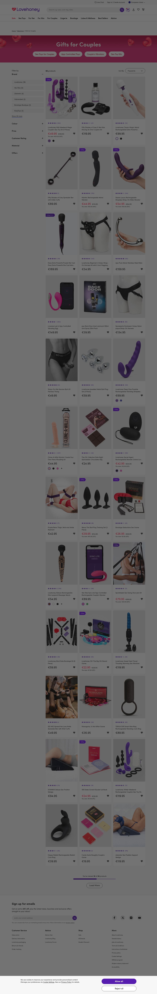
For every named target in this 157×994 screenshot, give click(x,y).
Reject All (119, 988)
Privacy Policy (66, 982)
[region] (78, 985)
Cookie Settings (48, 982)
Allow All (119, 981)
